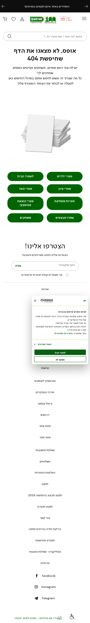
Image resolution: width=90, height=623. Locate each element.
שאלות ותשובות (45, 450)
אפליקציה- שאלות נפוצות (45, 552)
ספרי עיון (64, 189)
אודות (45, 289)
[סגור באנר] (35, 301)
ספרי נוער (25, 189)
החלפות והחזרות (45, 472)
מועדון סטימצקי (45, 540)
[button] (22, 19)
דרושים (45, 415)
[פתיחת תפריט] (84, 20)
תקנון (45, 484)
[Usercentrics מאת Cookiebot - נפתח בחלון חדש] (52, 301)
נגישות (45, 368)
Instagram (48, 587)
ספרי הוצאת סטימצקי (25, 203)
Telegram (48, 598)
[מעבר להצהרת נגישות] (72, 618)
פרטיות (45, 563)
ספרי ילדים (64, 176)
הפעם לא (60, 360)
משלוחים (45, 461)
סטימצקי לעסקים (45, 381)
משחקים (25, 218)
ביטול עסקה (45, 403)
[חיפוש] (9, 36)
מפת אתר (45, 426)
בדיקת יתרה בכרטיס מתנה (45, 529)
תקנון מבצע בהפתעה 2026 (45, 495)
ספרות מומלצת (64, 201)
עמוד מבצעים (64, 218)
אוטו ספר (45, 437)
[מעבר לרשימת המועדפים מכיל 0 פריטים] (14, 19)
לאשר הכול (60, 353)
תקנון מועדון (45, 506)
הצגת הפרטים (45, 344)
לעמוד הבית (25, 176)
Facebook (48, 576)
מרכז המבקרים (45, 392)
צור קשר (45, 518)
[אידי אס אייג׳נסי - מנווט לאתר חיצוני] (38, 618)
